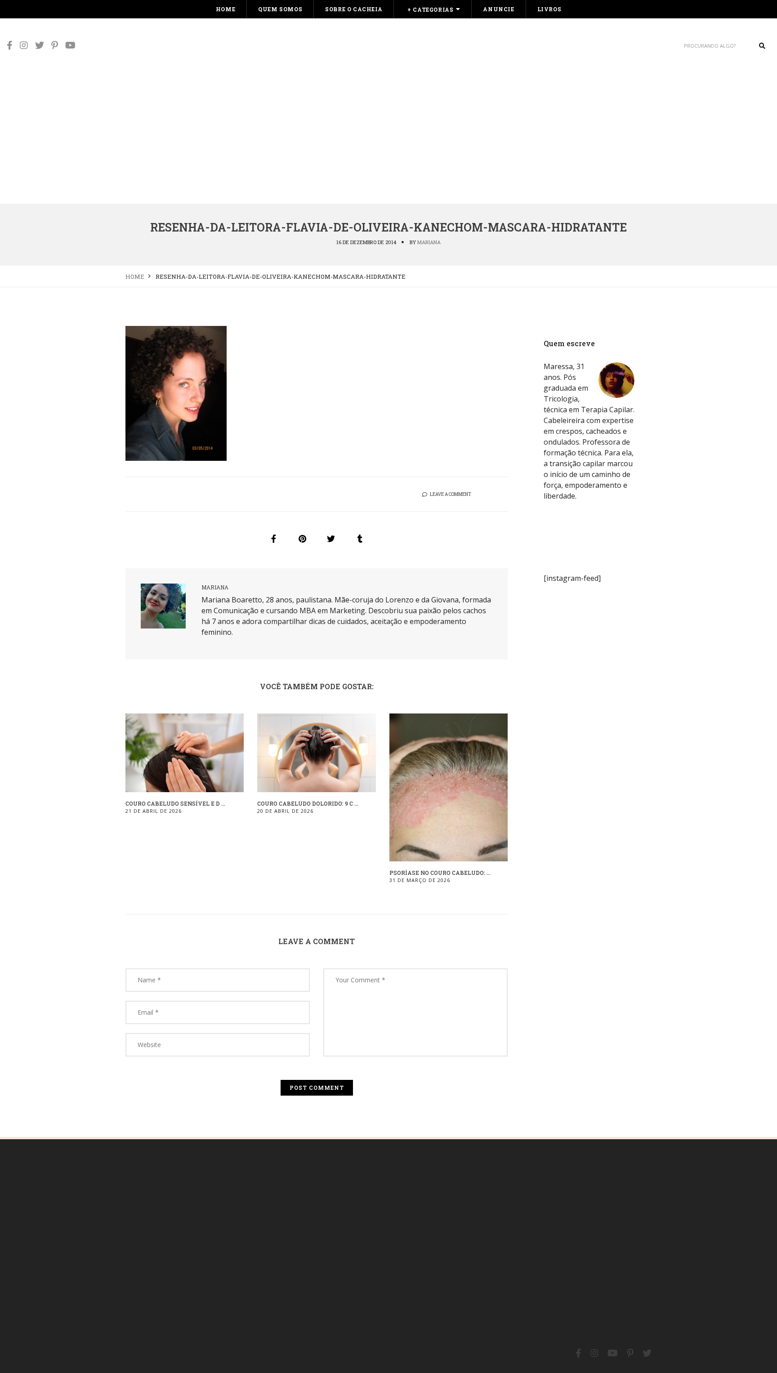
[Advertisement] (388, 136)
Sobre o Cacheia (353, 9)
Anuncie (498, 9)
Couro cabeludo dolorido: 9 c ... (307, 803)
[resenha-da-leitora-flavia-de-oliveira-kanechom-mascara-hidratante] (273, 539)
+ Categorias (430, 9)
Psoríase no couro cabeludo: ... (440, 872)
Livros (549, 9)
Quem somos (280, 9)
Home (225, 9)
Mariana (429, 242)
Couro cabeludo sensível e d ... (175, 803)
